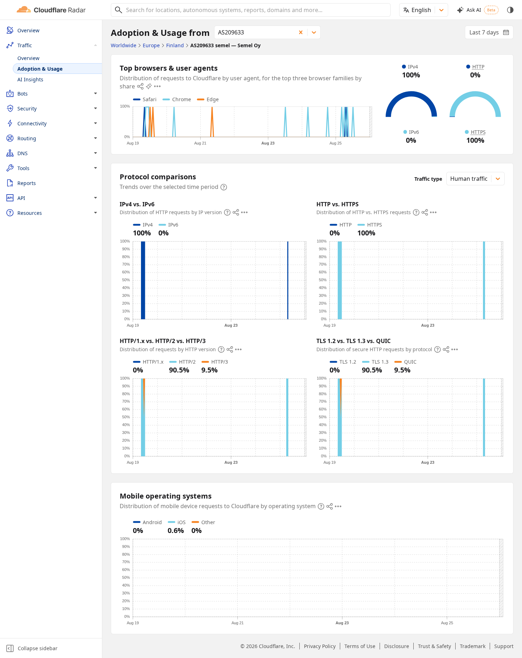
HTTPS (478, 132)
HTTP (478, 66)
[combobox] (255, 10)
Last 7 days (491, 33)
